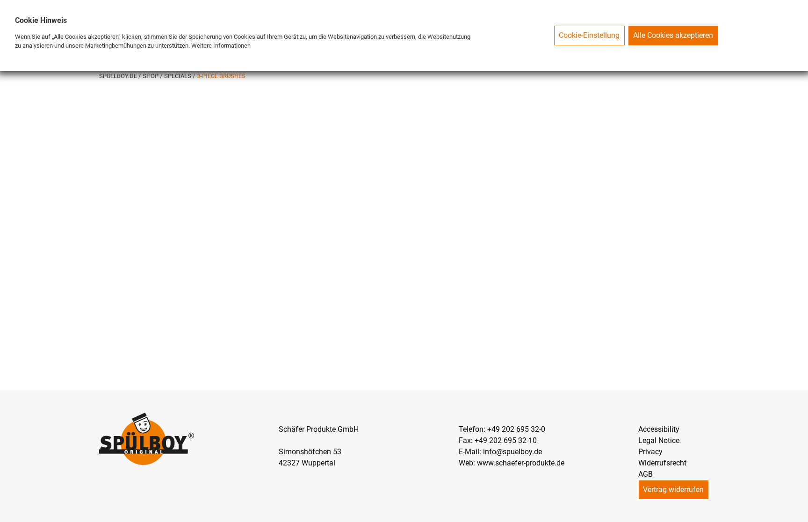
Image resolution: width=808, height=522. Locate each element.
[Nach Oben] (800, 514)
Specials (178, 75)
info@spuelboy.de (512, 451)
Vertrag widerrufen (673, 489)
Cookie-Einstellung (589, 35)
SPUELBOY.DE (118, 75)
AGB (645, 474)
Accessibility (658, 429)
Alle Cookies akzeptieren (673, 35)
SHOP (151, 75)
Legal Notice (658, 440)
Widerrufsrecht (662, 462)
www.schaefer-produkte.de (520, 462)
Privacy (650, 451)
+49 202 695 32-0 (516, 429)
